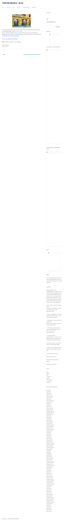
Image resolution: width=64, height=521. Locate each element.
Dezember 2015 (49, 497)
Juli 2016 (47, 486)
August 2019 (48, 430)
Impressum (34, 7)
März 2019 (48, 438)
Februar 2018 (48, 458)
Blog (3, 7)
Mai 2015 (48, 508)
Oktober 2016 (48, 482)
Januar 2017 (48, 477)
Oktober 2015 (48, 500)
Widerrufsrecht (26, 7)
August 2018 (48, 449)
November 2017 (49, 462)
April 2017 (48, 473)
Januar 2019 (48, 441)
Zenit (3, 54)
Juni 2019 (48, 433)
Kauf (14, 7)
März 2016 (48, 492)
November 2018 (49, 444)
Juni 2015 (48, 506)
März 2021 (48, 406)
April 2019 (48, 436)
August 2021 (48, 402)
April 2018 (48, 455)
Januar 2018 (48, 459)
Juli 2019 (47, 432)
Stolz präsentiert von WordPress (13, 518)
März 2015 (48, 511)
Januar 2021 (48, 409)
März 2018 (48, 456)
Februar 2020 (48, 421)
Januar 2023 (48, 397)
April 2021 (48, 405)
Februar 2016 (48, 494)
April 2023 (48, 393)
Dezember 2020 (49, 411)
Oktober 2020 (48, 414)
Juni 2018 (48, 452)
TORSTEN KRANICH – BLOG (12, 3)
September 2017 (49, 465)
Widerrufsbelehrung (15, 35)
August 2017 (48, 467)
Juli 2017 (47, 468)
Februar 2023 (48, 396)
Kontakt (18, 7)
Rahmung (49, 376)
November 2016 (49, 480)
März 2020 (48, 420)
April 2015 (48, 509)
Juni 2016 (48, 488)
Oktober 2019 (48, 427)
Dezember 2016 (49, 479)
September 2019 (49, 429)
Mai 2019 (48, 435)
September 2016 (49, 483)
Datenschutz (49, 380)
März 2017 (48, 474)
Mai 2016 (48, 489)
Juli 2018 (47, 450)
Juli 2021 (47, 403)
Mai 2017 (48, 471)
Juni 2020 (48, 415)
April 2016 (48, 491)
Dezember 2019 (49, 424)
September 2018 (49, 447)
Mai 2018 (48, 453)
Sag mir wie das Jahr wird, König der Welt (32, 54)
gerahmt (17, 34)
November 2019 (49, 426)
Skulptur (8, 7)
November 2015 (49, 499)
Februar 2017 (48, 476)
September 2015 (49, 502)
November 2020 (49, 412)
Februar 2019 (48, 439)
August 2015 (48, 503)
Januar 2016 (48, 496)
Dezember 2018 (49, 443)
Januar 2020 (48, 423)
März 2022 (48, 399)
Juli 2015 (47, 505)
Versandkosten (6, 34)
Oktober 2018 (48, 446)
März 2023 (48, 394)
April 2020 (48, 418)
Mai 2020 (48, 417)
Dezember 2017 (49, 461)
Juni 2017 (48, 470)
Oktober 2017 (48, 464)
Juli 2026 (47, 390)
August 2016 (48, 485)
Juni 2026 (48, 391)
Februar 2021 (48, 408)
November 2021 (49, 400)
